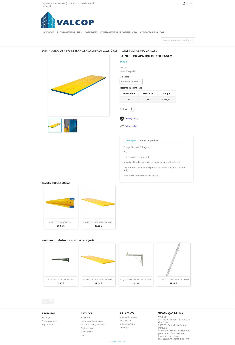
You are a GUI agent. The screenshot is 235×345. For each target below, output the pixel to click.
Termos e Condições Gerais (93, 324)
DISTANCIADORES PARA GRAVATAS (173, 279)
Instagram (51, 301)
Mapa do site (87, 331)
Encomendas (125, 320)
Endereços (124, 327)
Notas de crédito (127, 324)
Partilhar (131, 109)
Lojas (83, 335)
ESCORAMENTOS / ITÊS (69, 32)
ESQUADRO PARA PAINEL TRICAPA (135, 279)
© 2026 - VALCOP (117, 341)
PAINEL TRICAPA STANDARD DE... (98, 222)
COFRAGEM (91, 32)
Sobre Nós (85, 317)
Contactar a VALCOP (152, 32)
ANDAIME (48, 32)
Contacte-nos (87, 328)
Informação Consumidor (92, 321)
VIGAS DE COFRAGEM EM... (61, 222)
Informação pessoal (128, 317)
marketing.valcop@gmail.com (173, 338)
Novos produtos (49, 321)
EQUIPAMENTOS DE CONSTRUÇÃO (118, 32)
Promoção (46, 317)
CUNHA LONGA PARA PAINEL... (61, 279)
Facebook (45, 301)
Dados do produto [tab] (149, 140)
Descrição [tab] (131, 140)
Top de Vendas (48, 324)
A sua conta (127, 313)
